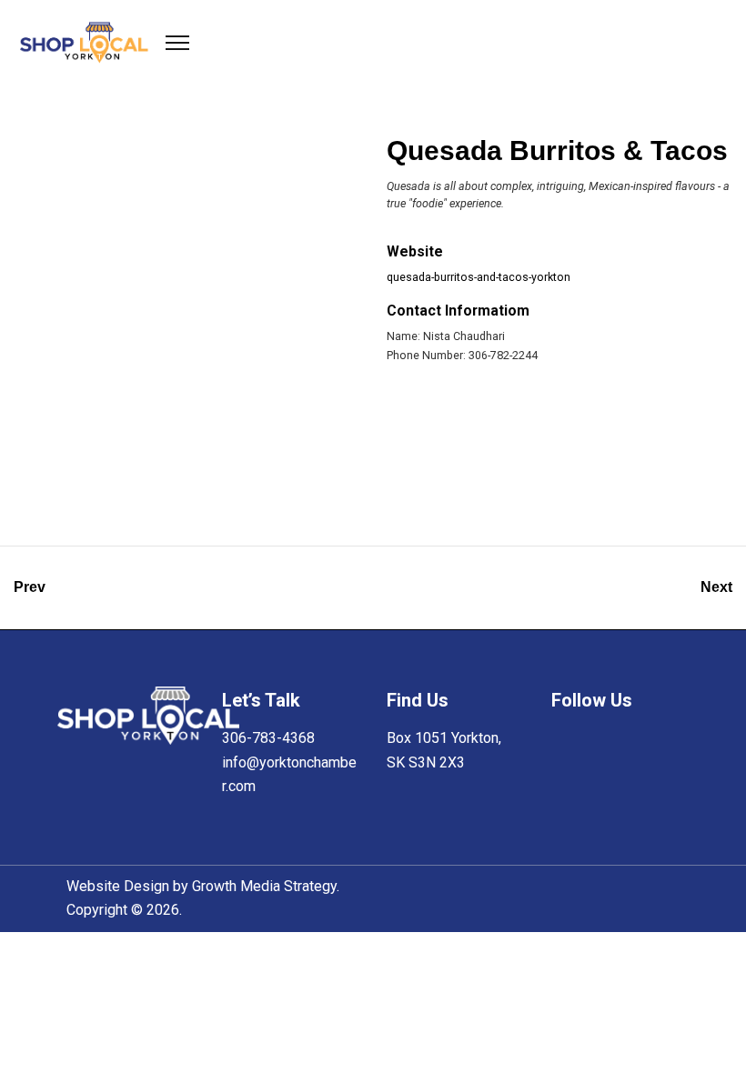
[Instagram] (648, 745)
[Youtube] (566, 781)
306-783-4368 (268, 738)
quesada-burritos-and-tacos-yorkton (478, 277)
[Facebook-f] (566, 745)
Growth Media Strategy (264, 886)
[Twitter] (608, 745)
